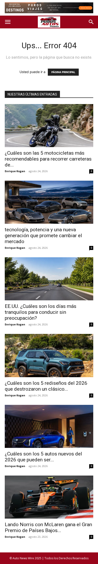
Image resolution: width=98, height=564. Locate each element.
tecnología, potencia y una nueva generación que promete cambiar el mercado (43, 235)
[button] (7, 22)
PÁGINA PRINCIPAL (63, 72)
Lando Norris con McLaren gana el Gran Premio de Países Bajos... (48, 527)
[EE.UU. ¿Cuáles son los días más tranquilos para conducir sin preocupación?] (49, 278)
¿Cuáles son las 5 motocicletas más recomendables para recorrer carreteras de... (48, 159)
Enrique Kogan (15, 171)
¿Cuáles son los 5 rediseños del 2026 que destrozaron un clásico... (46, 386)
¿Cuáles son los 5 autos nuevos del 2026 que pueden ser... (43, 457)
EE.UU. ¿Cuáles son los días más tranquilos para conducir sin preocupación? (40, 312)
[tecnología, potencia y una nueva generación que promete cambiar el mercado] (49, 202)
